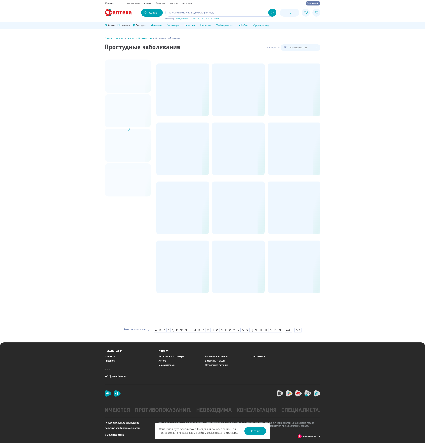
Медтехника (258, 356)
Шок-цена (205, 25)
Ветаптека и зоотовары (171, 356)
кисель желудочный (210, 18)
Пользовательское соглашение (122, 422)
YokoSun (243, 25)
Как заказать (133, 3)
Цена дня (189, 25)
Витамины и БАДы (215, 360)
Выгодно (160, 3)
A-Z (288, 330)
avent (178, 18)
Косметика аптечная (216, 356)
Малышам (156, 25)
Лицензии (110, 360)
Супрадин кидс (261, 25)
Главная (108, 38)
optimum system (188, 18)
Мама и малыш (167, 365)
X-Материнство (224, 25)
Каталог (120, 38)
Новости (173, 3)
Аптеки (148, 3)
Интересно (187, 3)
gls (198, 18)
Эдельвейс (313, 3)
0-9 (298, 330)
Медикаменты (145, 38)
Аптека (131, 38)
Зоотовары (173, 25)
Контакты (110, 356)
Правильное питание (216, 365)
